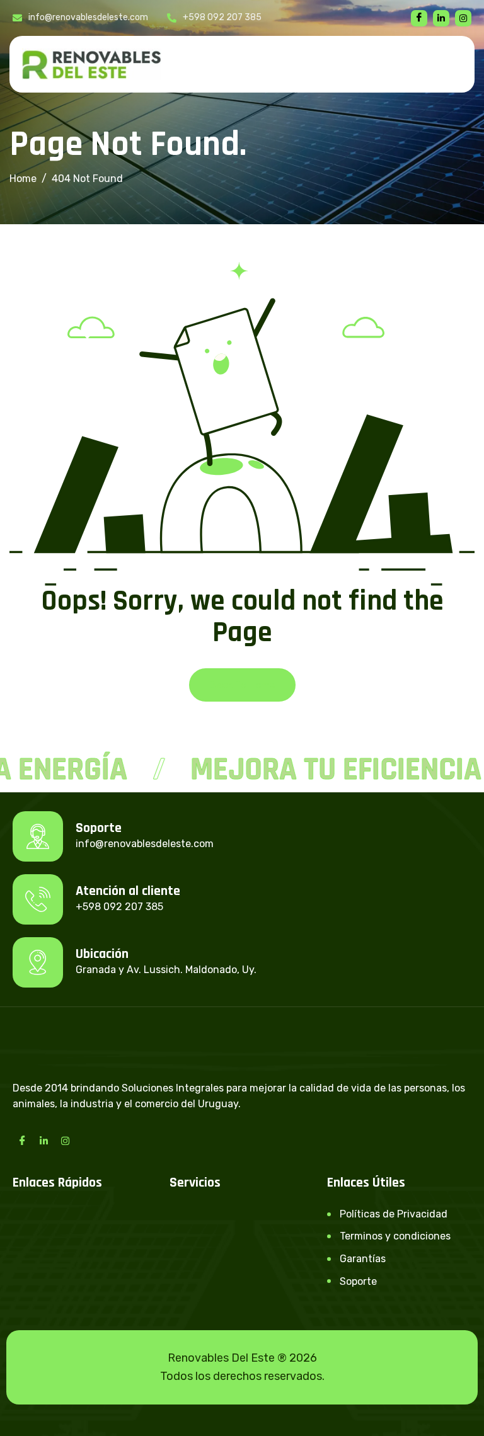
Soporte (358, 1281)
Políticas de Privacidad (393, 1214)
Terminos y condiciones (395, 1236)
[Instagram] (64, 1140)
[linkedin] (441, 18)
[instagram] (463, 18)
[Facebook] (419, 18)
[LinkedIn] (43, 1140)
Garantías (363, 1259)
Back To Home (242, 685)
